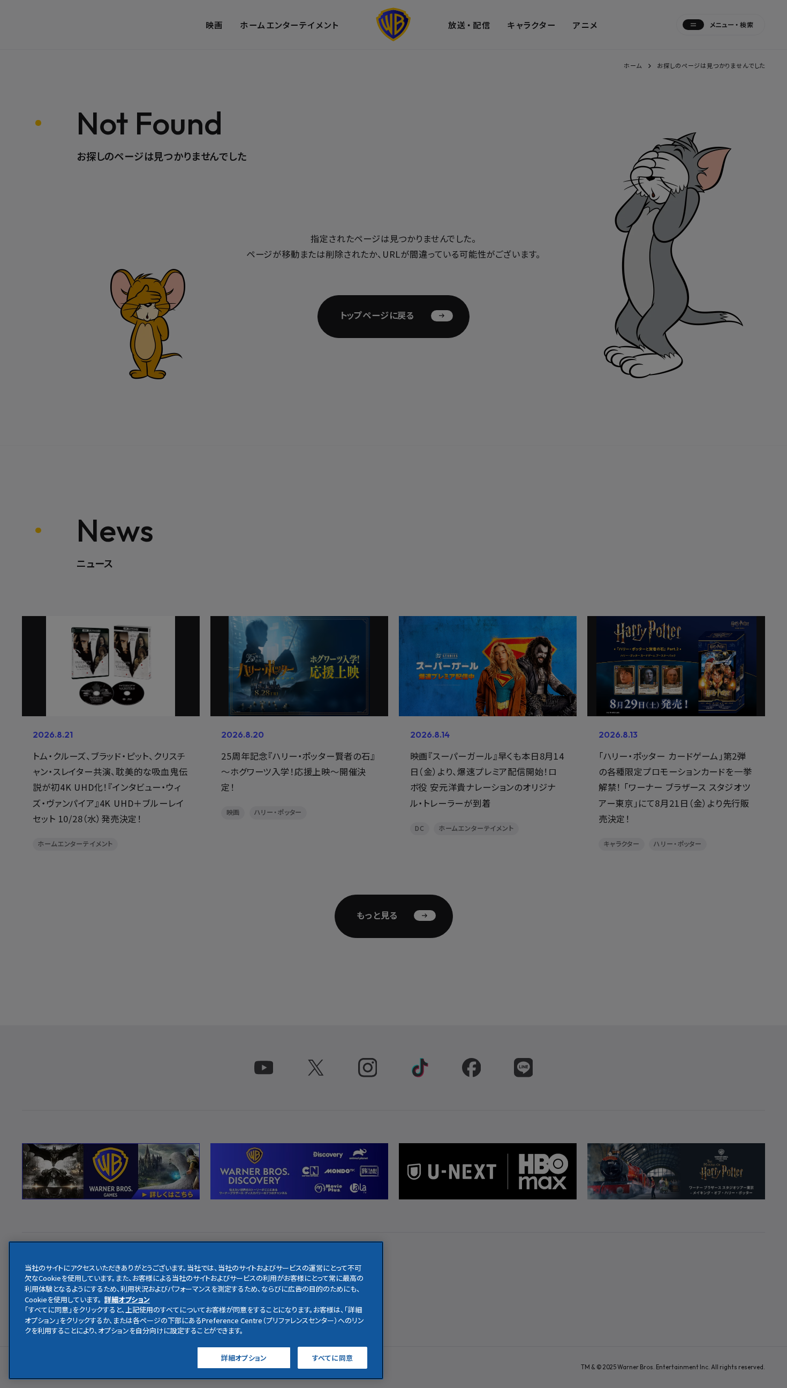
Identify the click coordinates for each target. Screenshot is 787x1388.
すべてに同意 (332, 1357)
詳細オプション (244, 1357)
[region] (196, 1310)
